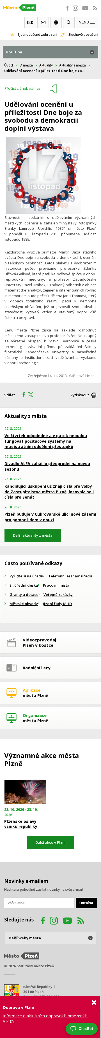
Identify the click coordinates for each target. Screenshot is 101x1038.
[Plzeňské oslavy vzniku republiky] (25, 791)
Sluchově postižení (83, 34)
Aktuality (46, 65)
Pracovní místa (56, 585)
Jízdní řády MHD (57, 603)
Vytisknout (79, 394)
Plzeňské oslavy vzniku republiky (20, 824)
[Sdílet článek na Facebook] (22, 395)
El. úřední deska (24, 585)
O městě (26, 65)
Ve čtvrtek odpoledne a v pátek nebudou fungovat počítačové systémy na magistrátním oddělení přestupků (45, 441)
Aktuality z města (72, 65)
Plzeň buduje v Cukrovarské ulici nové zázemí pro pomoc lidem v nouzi (50, 516)
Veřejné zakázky (58, 594)
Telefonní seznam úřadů (70, 576)
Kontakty (43, 22)
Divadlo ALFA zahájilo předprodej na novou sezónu (47, 466)
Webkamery (30, 22)
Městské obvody (24, 603)
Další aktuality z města (32, 535)
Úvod (8, 65)
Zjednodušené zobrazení (37, 34)
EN (55, 22)
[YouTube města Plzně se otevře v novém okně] (85, 11)
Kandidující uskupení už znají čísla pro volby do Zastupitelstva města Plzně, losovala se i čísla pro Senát (49, 492)
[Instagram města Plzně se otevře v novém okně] (75, 11)
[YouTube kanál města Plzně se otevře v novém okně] (67, 921)
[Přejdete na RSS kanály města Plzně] (95, 11)
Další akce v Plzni (50, 842)
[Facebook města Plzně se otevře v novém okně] (65, 11)
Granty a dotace (24, 594)
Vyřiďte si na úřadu (26, 576)
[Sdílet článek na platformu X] (32, 395)
